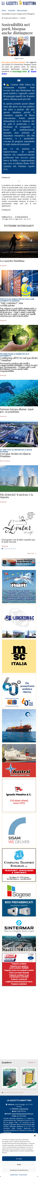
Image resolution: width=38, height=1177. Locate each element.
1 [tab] (2, 548)
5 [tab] (9, 548)
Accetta (19, 1159)
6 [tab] (11, 548)
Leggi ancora (19, 543)
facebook (3, 266)
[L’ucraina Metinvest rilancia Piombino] (19, 434)
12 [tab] (22, 1092)
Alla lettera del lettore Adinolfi (13, 62)
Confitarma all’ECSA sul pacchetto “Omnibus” (19, 359)
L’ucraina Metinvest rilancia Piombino (15, 455)
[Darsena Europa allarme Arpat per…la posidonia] (19, 393)
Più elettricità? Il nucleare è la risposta (16, 496)
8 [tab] (15, 548)
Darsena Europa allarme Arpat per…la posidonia (16, 410)
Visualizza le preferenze (19, 1170)
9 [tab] (17, 1092)
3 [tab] (5, 548)
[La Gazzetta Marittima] (19, 244)
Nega (19, 1164)
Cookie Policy (14, 1174)
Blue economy (22, 10)
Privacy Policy (23, 1174)
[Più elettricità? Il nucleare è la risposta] (19, 478)
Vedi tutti (30, 553)
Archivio (31, 1062)
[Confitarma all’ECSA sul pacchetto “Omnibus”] (19, 338)
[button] (35, 1136)
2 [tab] (4, 548)
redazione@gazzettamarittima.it (22, 1114)
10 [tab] (19, 1092)
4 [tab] (7, 548)
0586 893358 (23, 1109)
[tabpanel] (19, 543)
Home (4, 10)
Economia (11, 10)
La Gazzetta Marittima (12, 260)
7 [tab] (13, 548)
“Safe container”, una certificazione (11, 304)
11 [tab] (20, 1092)
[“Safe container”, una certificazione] (19, 283)
